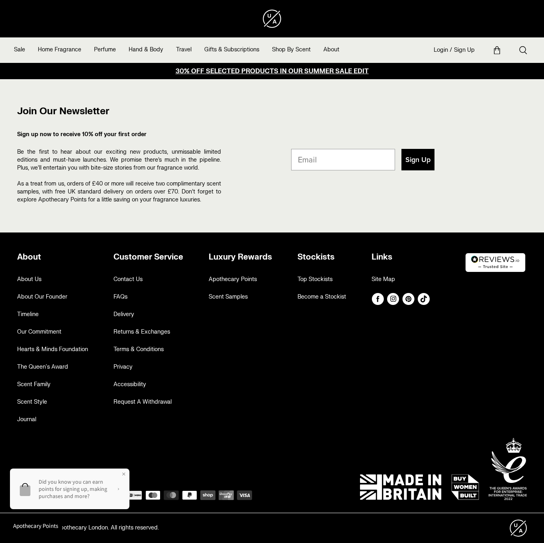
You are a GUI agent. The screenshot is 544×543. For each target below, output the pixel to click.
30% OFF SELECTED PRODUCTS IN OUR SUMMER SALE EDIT (272, 71)
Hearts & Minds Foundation (52, 349)
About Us (29, 279)
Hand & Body (146, 49)
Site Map (383, 279)
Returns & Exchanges (141, 331)
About (331, 49)
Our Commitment (39, 331)
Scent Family (34, 384)
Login (441, 50)
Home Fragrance (59, 49)
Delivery (123, 314)
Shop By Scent (291, 49)
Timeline (28, 314)
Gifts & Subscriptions (231, 49)
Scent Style (32, 401)
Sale (19, 49)
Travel (184, 49)
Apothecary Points (233, 279)
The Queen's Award (42, 366)
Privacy (123, 366)
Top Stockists (315, 279)
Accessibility (129, 384)
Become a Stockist (321, 296)
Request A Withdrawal (142, 401)
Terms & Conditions (138, 349)
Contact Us (128, 279)
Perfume (105, 49)
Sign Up (464, 50)
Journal (26, 419)
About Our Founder (42, 296)
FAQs (120, 296)
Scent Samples (228, 296)
